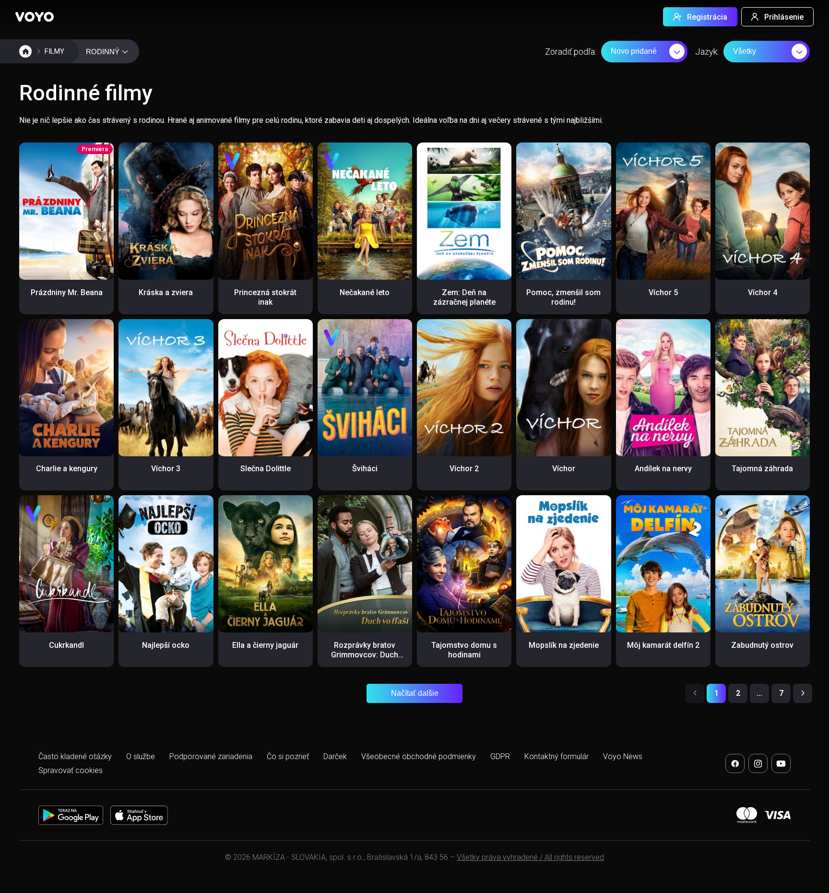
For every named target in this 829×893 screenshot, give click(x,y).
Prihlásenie (784, 17)
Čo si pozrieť (288, 756)
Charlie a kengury (66, 468)
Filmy (54, 51)
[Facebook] (735, 763)
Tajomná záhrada (762, 468)
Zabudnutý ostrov (762, 645)
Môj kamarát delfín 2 (663, 645)
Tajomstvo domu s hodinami (464, 650)
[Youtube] (781, 763)
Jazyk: (707, 52)
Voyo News (622, 756)
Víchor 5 (663, 292)
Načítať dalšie (414, 693)
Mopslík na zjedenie (564, 645)
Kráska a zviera (166, 292)
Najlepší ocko (165, 645)
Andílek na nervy (663, 468)
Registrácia (707, 17)
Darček (335, 756)
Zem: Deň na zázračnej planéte (464, 297)
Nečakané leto (365, 292)
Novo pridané (634, 51)
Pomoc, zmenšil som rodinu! (563, 297)
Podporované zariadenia (210, 756)
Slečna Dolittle (265, 468)
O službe (140, 756)
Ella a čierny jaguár (265, 645)
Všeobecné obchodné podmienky (418, 756)
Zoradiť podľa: (570, 52)
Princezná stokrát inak (265, 297)
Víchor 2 (464, 468)
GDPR (500, 756)
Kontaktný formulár (556, 756)
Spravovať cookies (70, 770)
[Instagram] (758, 763)
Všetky (744, 51)
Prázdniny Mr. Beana (67, 292)
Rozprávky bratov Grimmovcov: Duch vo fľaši (364, 655)
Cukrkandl (66, 645)
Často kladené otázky (75, 756)
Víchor (563, 468)
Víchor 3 (165, 468)
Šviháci (365, 468)
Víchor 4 (762, 292)
